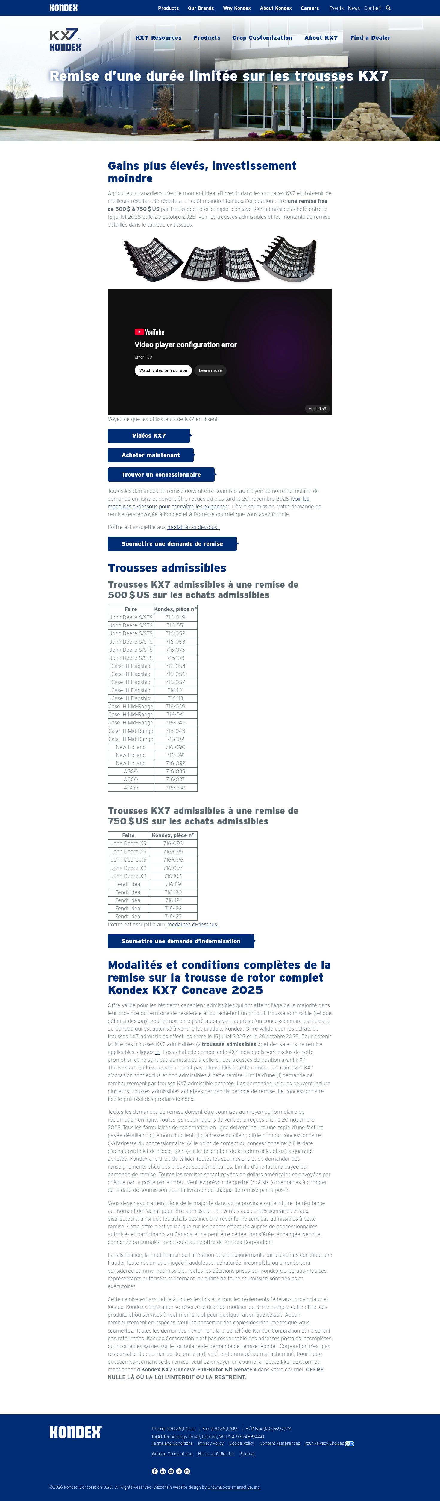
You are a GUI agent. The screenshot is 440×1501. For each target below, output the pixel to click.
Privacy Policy (211, 1443)
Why (237, 8)
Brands (201, 8)
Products (168, 8)
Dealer (370, 38)
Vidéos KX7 (149, 435)
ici (157, 1052)
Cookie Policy (241, 1443)
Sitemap (248, 1453)
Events (337, 8)
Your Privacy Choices (324, 1443)
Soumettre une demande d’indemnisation (181, 941)
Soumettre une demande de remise (172, 543)
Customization (262, 38)
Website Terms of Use (172, 1453)
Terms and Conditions (172, 1443)
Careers (310, 8)
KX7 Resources (159, 38)
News (354, 8)
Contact (372, 8)
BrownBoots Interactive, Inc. (234, 1487)
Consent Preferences (280, 1443)
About (276, 8)
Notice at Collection (216, 1453)
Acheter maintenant (151, 455)
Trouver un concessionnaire (161, 474)
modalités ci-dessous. (193, 527)
